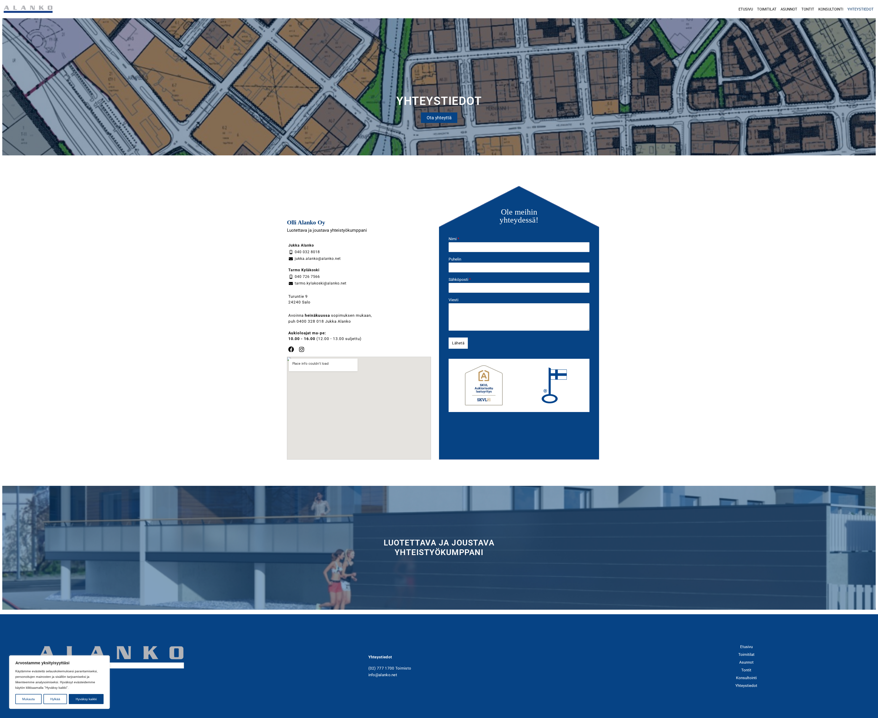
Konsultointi (830, 9)
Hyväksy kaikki (86, 699)
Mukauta (28, 699)
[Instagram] (301, 349)
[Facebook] (291, 349)
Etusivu (746, 9)
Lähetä (458, 343)
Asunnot (789, 9)
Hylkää (55, 699)
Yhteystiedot (860, 9)
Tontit (807, 9)
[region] (59, 682)
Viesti (453, 300)
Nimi (454, 239)
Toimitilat (766, 9)
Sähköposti (460, 279)
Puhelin (455, 259)
